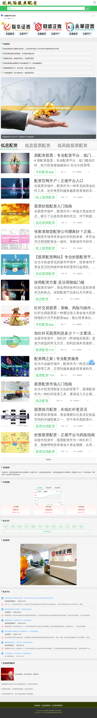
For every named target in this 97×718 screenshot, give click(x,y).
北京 (67, 526)
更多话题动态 (47, 531)
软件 (26, 526)
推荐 (19, 526)
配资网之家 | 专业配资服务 (56, 358)
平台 (40, 526)
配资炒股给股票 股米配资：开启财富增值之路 (19, 53)
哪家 (33, 526)
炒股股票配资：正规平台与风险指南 (64, 434)
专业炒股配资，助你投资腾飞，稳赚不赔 (27, 674)
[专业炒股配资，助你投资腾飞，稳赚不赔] (7, 674)
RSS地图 (51, 710)
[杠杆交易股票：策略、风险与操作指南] (15, 315)
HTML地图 (57, 710)
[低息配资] (19, 3)
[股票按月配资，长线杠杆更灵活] (15, 417)
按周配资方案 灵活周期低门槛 (59, 282)
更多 (92, 16)
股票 (47, 526)
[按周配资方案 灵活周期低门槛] (15, 290)
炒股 (12, 526)
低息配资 (42, 298)
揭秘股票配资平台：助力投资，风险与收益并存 (19, 68)
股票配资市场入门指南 (53, 383)
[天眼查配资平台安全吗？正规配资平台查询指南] (48, 108)
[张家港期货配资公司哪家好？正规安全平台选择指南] (15, 239)
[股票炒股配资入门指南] (15, 214)
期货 (81, 526)
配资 (54, 526)
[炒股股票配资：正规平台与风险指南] (15, 442)
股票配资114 (45, 349)
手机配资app (45, 171)
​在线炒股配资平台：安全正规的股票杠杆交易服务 (17, 694)
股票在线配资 (45, 426)
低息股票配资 (45, 222)
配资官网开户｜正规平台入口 (58, 180)
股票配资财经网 (52, 712)
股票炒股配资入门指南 (53, 205)
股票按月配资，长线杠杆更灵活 (60, 409)
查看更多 (48, 459)
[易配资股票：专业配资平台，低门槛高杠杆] (15, 163)
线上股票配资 (45, 197)
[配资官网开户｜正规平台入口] (15, 188)
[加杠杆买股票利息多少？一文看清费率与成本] (15, 341)
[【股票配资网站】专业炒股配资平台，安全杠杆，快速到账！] (15, 264)
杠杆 (6, 526)
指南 (74, 526)
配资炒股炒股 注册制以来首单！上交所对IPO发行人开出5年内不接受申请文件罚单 (31, 49)
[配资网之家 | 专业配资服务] (15, 366)
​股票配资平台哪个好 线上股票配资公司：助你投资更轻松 (20, 684)
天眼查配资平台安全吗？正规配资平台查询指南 (18, 137)
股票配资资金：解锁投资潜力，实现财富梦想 (19, 58)
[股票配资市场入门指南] (15, 391)
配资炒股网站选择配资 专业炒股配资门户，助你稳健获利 (23, 63)
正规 (60, 526)
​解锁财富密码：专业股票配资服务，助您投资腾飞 (17, 689)
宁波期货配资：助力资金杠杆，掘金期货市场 (19, 73)
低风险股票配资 (57, 705)
